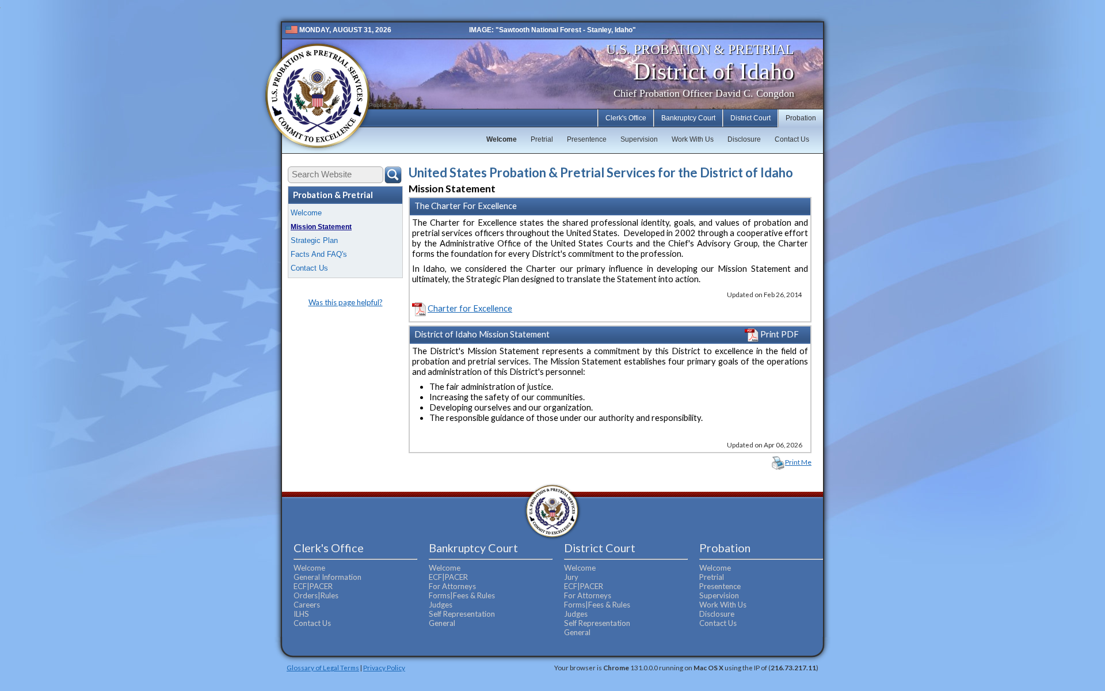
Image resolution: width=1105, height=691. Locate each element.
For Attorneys (452, 586)
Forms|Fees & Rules (462, 595)
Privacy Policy (384, 667)
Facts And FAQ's (319, 254)
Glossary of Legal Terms (323, 667)
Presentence (587, 139)
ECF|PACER (313, 586)
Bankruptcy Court (688, 118)
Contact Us (792, 139)
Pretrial (542, 139)
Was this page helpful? (345, 302)
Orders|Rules (316, 595)
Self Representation (462, 613)
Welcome (501, 139)
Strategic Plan (314, 240)
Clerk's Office (625, 118)
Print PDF (779, 334)
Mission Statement (321, 227)
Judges (440, 604)
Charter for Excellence (470, 308)
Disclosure (744, 139)
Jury (571, 577)
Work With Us (693, 139)
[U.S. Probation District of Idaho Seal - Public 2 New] (317, 96)
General (442, 623)
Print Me (798, 462)
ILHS (301, 613)
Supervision (639, 139)
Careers (307, 604)
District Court (750, 118)
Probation (801, 118)
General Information (327, 577)
